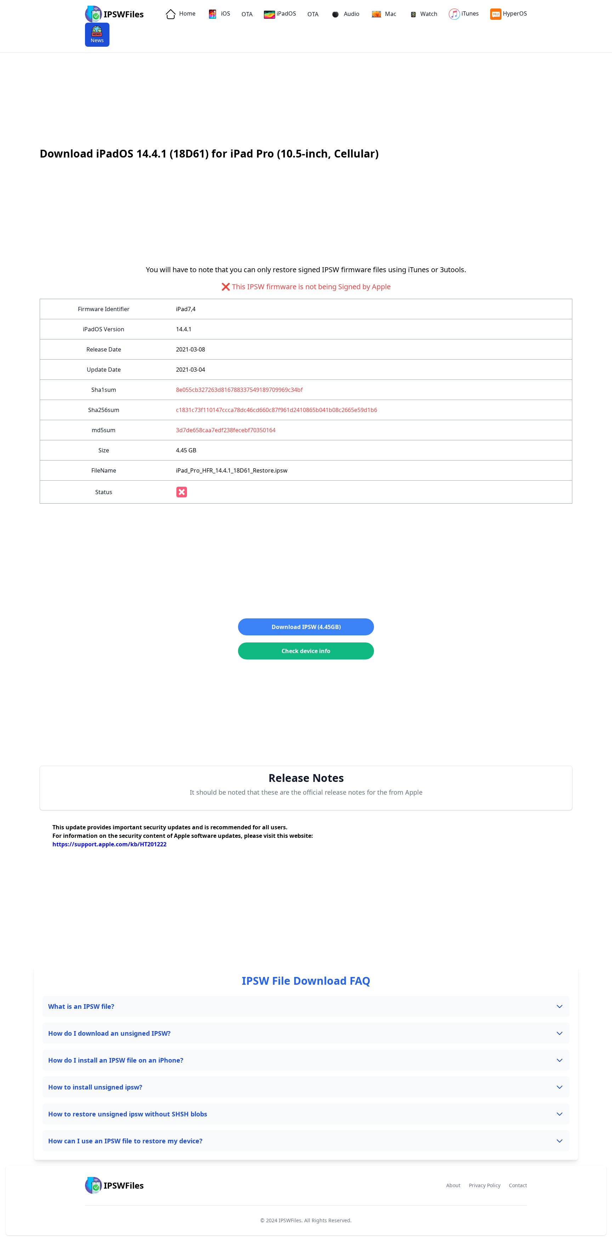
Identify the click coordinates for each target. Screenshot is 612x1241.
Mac (390, 14)
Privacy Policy (484, 1185)
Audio (350, 14)
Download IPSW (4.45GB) (306, 627)
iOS (225, 13)
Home (187, 13)
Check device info (306, 651)
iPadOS (286, 13)
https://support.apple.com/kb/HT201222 (109, 844)
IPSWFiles (290, 1220)
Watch (428, 14)
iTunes (470, 13)
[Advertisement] (212, 77)
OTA (247, 14)
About (453, 1185)
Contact (518, 1185)
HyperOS (515, 13)
